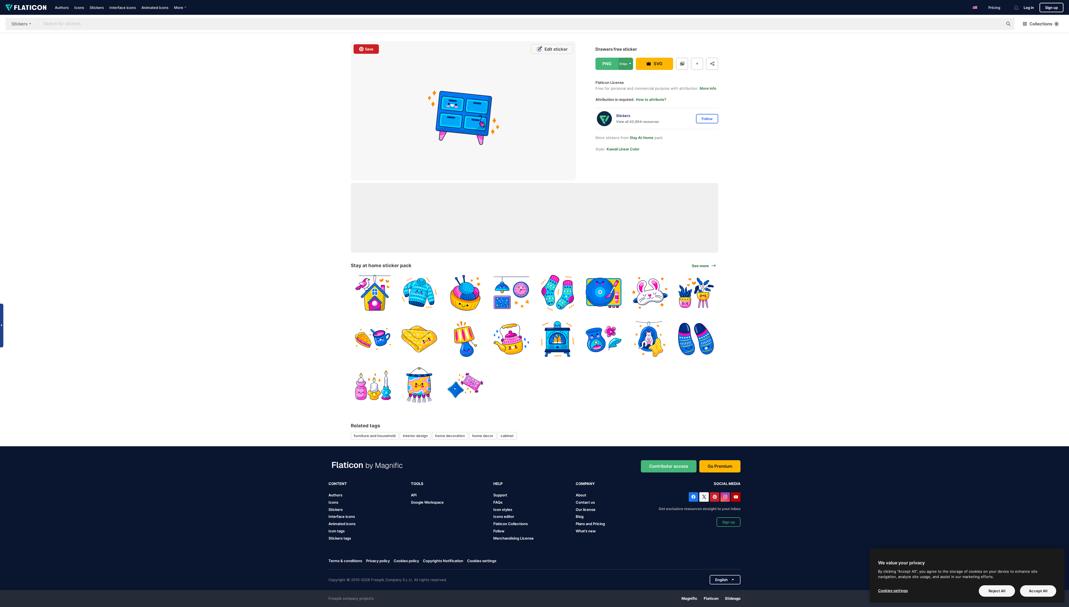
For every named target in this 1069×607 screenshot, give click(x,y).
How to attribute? (651, 99)
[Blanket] (419, 339)
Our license (585, 509)
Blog (579, 516)
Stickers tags (339, 538)
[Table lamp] (465, 339)
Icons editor (503, 516)
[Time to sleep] (511, 293)
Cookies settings (481, 561)
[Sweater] (419, 293)
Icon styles (502, 509)
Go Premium (720, 466)
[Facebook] (693, 497)
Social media (727, 483)
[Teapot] (511, 339)
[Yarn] (465, 293)
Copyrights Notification (443, 561)
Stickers (97, 7)
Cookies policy (406, 561)
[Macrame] (419, 385)
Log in (1029, 7)
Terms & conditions (345, 561)
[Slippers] (696, 339)
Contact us (585, 502)
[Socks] (558, 293)
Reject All (997, 591)
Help (497, 483)
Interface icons (122, 7)
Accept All (1038, 591)
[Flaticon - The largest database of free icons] (26, 7)
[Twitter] (704, 497)
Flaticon (711, 598)
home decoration (450, 435)
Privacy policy (378, 561)
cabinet (507, 435)
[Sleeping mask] (650, 293)
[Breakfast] (373, 339)
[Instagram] (725, 497)
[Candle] (604, 339)
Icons (79, 7)
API (414, 495)
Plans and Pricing (590, 523)
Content (337, 483)
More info (708, 88)
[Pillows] (465, 385)
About (581, 495)
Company (585, 483)
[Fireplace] (558, 339)
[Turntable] (604, 293)
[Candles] (373, 385)
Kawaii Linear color (623, 149)
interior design (415, 435)
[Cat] (650, 339)
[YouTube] (736, 497)
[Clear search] (996, 24)
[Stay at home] (373, 293)
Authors (62, 7)
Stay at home (641, 137)
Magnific (689, 598)
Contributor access (668, 466)
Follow (498, 531)
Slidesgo (733, 598)
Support (500, 495)
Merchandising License (513, 538)
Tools (417, 483)
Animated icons (154, 7)
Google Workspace (427, 502)
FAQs (497, 502)
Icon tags (336, 531)
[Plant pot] (696, 293)
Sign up (1051, 7)
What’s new (586, 531)
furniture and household (375, 435)
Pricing (994, 7)
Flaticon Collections (510, 523)
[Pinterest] (714, 497)
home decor (482, 435)
